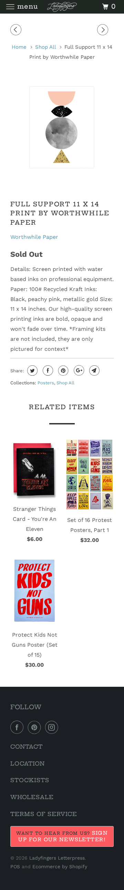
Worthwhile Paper (34, 237)
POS (15, 866)
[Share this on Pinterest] (62, 370)
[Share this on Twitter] (31, 370)
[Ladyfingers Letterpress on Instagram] (53, 727)
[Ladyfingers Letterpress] (62, 6)
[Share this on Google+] (78, 370)
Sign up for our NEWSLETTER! (63, 836)
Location (27, 763)
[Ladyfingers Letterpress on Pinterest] (36, 727)
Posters (46, 382)
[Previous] (16, 30)
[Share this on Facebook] (47, 370)
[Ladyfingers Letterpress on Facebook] (18, 727)
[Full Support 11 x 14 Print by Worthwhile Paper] (62, 127)
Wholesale (32, 797)
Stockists (29, 780)
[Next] (103, 30)
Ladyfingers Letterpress (57, 858)
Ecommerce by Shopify (59, 866)
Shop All (65, 382)
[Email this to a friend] (93, 370)
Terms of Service (43, 814)
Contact (26, 746)
